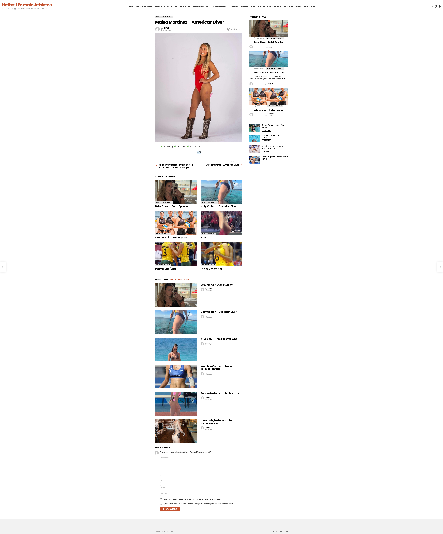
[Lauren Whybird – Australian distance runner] (176, 431)
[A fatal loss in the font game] (176, 223)
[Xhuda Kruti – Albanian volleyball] (176, 349)
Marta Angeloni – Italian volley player (275, 158)
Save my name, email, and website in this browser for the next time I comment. (192, 499)
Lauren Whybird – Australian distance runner (217, 422)
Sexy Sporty (309, 6)
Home (130, 6)
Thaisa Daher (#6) (211, 268)
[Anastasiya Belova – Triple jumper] (176, 404)
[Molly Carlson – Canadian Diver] (221, 192)
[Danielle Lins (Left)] (176, 254)
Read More (266, 130)
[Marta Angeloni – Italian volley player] (254, 160)
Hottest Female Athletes (27, 5)
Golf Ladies (185, 6)
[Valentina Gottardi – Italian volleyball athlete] (176, 376)
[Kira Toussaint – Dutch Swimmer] (254, 138)
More (284, 79)
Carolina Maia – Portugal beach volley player (272, 147)
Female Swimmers (218, 6)
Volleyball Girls (200, 6)
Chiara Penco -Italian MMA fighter (273, 126)
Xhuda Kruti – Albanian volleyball (219, 339)
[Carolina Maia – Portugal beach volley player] (254, 149)
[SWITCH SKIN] (436, 6)
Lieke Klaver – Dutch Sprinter (171, 206)
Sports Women (258, 6)
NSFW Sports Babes (292, 6)
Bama (204, 237)
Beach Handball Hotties (166, 6)
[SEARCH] (432, 6)
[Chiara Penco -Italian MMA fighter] (254, 128)
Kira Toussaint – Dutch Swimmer (271, 136)
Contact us (284, 531)
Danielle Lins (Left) (165, 268)
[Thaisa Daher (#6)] (221, 254)
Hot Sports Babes (143, 6)
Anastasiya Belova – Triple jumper (220, 393)
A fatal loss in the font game (171, 237)
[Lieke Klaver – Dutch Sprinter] (176, 192)
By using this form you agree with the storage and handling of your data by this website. (199, 504)
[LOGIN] (440, 6)
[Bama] (221, 223)
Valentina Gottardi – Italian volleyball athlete (216, 367)
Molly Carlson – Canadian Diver (218, 206)
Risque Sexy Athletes (238, 6)
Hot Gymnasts (274, 6)
